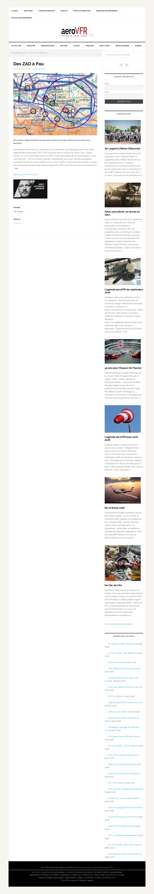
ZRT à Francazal (115, 783)
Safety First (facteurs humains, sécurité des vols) (96, 878)
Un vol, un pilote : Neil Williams (121, 653)
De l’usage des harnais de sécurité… (123, 854)
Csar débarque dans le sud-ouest (123, 668)
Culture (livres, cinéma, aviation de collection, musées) (103, 875)
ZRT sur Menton (115, 696)
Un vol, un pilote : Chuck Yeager (122, 746)
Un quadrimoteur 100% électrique (123, 736)
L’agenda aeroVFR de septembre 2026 (125, 702)
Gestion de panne (116, 662)
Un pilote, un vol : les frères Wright (123, 798)
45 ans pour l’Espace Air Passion (123, 368)
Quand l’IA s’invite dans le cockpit (123, 773)
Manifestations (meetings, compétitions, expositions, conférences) (55, 875)
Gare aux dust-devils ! (117, 712)
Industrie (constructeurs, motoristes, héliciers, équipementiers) (98, 872)
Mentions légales (86, 880)
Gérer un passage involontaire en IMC (124, 807)
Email (107, 92)
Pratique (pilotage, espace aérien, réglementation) (58, 878)
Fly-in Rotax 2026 (115, 507)
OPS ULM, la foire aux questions (122, 755)
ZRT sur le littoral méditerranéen (122, 835)
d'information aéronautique (54, 867)
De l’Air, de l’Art (113, 585)
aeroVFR (77, 31)
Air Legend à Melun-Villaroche (122, 148)
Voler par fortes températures (121, 764)
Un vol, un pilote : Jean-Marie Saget (123, 845)
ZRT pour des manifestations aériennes (125, 789)
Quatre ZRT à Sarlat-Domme (121, 826)
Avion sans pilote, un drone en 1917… (124, 687)
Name (107, 84)
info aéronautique (58, 872)
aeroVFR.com (71, 867)
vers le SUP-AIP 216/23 (28, 174)
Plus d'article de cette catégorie (119, 624)
